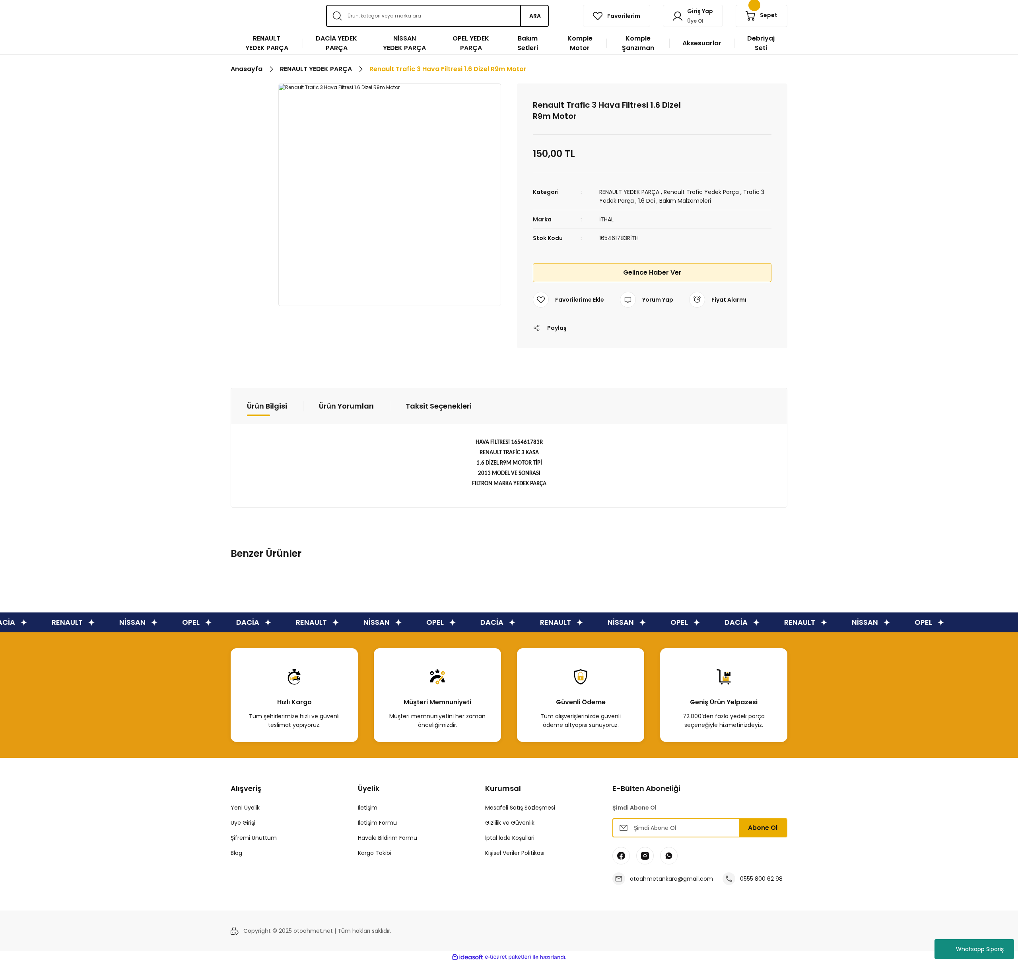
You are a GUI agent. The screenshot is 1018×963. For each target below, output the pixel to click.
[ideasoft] (467, 957)
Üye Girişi (243, 823)
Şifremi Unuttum (254, 838)
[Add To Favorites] (568, 300)
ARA (535, 16)
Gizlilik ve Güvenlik (509, 823)
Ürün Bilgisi (267, 406)
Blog (236, 853)
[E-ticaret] (508, 957)
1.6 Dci (646, 201)
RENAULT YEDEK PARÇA (629, 192)
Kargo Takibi (374, 853)
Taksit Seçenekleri (439, 406)
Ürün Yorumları (346, 406)
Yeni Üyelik (245, 808)
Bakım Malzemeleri (685, 201)
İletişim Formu (377, 823)
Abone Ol (762, 827)
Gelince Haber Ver (652, 272)
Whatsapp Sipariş (980, 949)
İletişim (367, 808)
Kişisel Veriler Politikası (514, 853)
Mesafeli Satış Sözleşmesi (520, 808)
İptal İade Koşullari (509, 838)
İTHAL (606, 219)
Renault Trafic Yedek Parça (701, 192)
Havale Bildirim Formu (387, 838)
